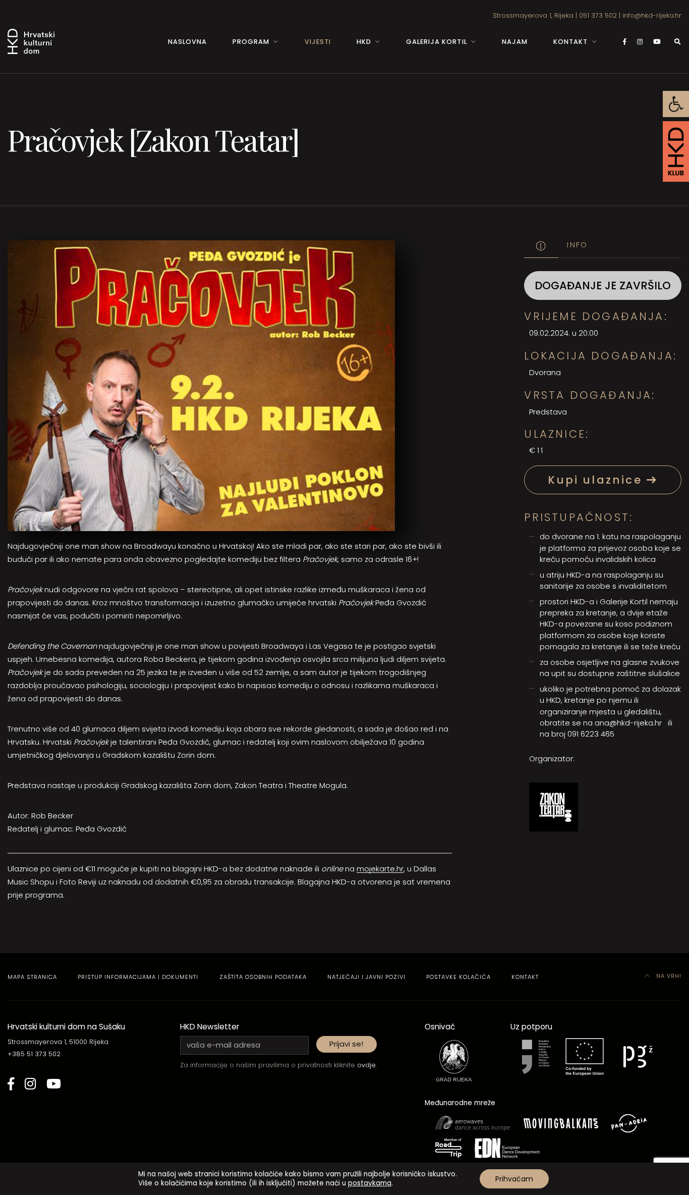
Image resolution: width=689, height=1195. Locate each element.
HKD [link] (364, 41)
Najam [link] (515, 41)
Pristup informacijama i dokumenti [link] (138, 977)
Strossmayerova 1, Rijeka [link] (533, 15)
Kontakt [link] (570, 41)
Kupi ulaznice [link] (597, 480)
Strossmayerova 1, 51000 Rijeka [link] (58, 1041)
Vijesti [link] (318, 41)
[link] (676, 104)
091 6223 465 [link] (590, 734)
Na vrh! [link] (667, 976)
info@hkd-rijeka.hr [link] (651, 15)
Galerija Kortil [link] (436, 41)
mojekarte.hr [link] (380, 868)
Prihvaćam (514, 1179)
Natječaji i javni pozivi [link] (366, 977)
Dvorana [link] (545, 372)
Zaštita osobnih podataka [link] (263, 977)
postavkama (369, 1183)
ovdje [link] (366, 1065)
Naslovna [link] (187, 41)
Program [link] (251, 41)
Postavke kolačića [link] (458, 977)
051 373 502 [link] (598, 15)
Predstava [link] (548, 411)
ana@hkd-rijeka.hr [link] (628, 722)
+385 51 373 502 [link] (34, 1054)
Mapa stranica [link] (32, 977)
